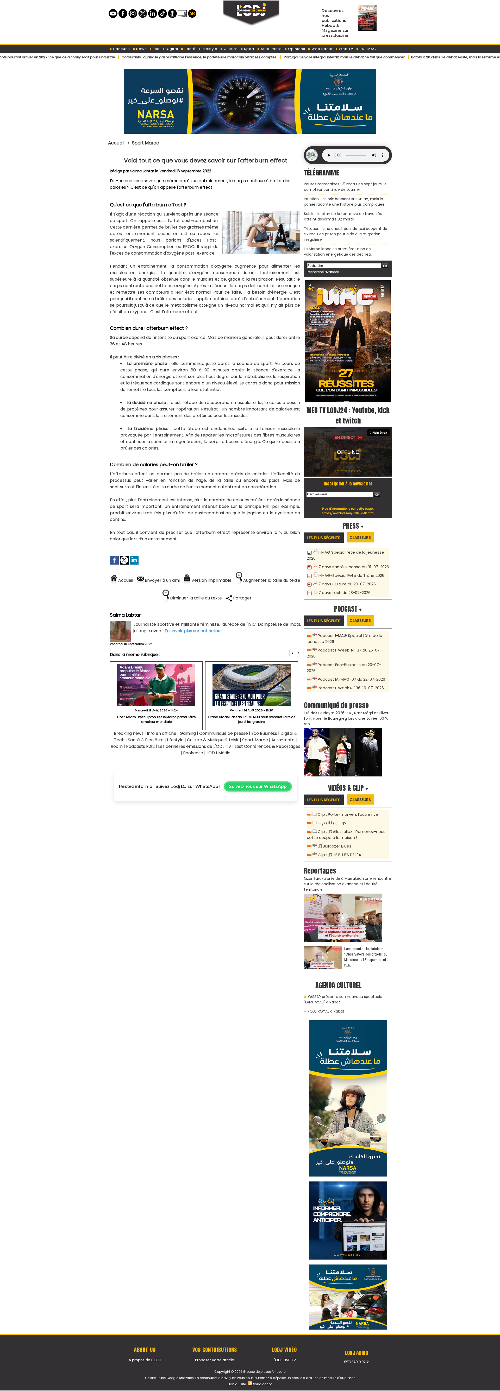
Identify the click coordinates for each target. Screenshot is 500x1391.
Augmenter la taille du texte (271, 580)
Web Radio (321, 48)
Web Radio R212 (356, 1362)
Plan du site (237, 1384)
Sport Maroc (145, 143)
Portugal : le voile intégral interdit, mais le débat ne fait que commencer (295, 57)
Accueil (116, 143)
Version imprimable (211, 580)
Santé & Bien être (146, 740)
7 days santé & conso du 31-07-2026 (353, 567)
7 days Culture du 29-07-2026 (347, 584)
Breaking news (128, 733)
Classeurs (360, 537)
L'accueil (121, 48)
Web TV (345, 48)
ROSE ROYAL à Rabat (326, 1011)
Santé (189, 48)
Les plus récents (323, 537)
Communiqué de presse (224, 733)
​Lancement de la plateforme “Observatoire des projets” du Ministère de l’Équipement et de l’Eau (367, 957)
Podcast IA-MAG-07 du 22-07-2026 (351, 679)
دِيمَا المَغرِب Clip (332, 823)
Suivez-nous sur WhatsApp (258, 786)
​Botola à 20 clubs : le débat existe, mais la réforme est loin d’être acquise (423, 57)
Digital (171, 48)
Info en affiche (161, 733)
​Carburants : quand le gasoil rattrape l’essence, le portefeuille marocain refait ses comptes (149, 57)
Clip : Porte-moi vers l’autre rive (348, 814)
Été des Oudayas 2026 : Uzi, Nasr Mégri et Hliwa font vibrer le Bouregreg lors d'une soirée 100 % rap (346, 718)
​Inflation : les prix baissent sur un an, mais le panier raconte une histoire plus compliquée (344, 201)
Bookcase (193, 753)
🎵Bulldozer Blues (334, 846)
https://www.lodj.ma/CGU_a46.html (348, 513)
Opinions (296, 48)
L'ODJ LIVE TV (284, 1360)
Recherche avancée (323, 272)
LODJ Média (218, 753)
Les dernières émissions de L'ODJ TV (194, 746)
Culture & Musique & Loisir (213, 740)
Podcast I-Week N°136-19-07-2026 (351, 688)
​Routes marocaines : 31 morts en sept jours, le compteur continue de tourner (345, 186)
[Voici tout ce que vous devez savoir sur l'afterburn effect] (261, 212)
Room (117, 746)
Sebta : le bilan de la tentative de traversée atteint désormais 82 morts (343, 216)
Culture (230, 48)
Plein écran (379, 432)
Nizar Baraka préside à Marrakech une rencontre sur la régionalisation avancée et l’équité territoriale (347, 884)
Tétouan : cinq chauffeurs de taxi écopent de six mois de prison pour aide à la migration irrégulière (345, 234)
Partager (242, 598)
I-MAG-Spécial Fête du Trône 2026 (351, 575)
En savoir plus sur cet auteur (193, 631)
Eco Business (264, 733)
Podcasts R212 (140, 746)
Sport (248, 48)
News (141, 48)
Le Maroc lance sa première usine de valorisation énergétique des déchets (338, 251)
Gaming (188, 733)
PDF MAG (367, 48)
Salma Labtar (142, 171)
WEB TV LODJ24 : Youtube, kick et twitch (348, 415)
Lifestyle (209, 48)
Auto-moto (271, 48)
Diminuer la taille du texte (195, 598)
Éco (156, 48)
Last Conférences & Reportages (267, 746)
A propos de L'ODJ (145, 1360)
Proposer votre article (214, 1360)
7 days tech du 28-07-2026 (344, 592)
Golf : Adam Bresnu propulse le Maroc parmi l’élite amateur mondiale (156, 719)
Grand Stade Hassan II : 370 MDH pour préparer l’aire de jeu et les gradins (251, 719)
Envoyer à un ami (162, 580)
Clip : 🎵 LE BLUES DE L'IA (339, 854)
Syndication (263, 1384)
